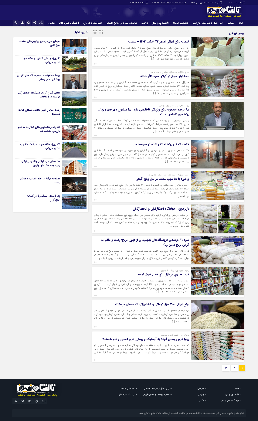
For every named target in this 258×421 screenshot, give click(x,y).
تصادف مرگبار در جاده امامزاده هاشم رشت (40, 181)
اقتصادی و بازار (160, 23)
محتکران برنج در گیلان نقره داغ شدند (164, 76)
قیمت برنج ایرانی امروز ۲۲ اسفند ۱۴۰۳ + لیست (158, 41)
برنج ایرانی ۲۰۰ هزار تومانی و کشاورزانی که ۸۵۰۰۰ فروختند (151, 304)
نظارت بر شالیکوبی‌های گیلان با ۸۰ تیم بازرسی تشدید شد (39, 129)
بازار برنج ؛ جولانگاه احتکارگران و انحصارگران (161, 208)
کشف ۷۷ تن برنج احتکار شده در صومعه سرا (161, 144)
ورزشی (144, 23)
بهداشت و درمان (92, 23)
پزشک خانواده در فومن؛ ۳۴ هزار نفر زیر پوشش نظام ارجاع (38, 77)
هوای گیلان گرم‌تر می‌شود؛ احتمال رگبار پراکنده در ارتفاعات (39, 95)
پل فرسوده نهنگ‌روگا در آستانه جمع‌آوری (43, 198)
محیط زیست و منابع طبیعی (121, 23)
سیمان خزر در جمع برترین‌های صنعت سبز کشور (39, 43)
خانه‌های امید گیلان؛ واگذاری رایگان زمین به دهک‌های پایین (40, 163)
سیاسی (230, 23)
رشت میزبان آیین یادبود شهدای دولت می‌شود (39, 112)
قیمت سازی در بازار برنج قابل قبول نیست (162, 274)
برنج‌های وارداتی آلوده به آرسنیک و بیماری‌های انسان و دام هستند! (145, 339)
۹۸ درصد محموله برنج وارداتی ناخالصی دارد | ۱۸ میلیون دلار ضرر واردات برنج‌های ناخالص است (143, 112)
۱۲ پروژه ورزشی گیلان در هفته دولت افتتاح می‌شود (40, 60)
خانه (240, 23)
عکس (51, 23)
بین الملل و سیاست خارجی (208, 23)
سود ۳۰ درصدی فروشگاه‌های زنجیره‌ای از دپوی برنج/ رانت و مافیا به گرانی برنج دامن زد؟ (145, 242)
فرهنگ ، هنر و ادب (69, 23)
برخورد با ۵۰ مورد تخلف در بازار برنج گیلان (162, 179)
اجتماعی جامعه (180, 23)
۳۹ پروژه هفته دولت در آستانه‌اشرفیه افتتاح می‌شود (40, 146)
